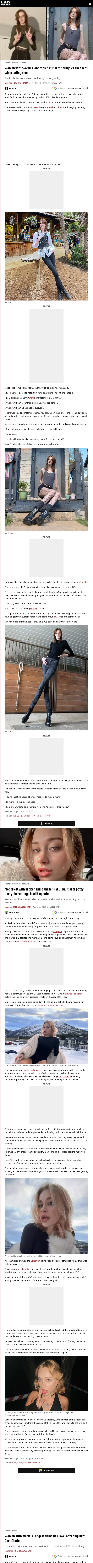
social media (65, 1076)
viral (51, 107)
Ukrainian (35, 1260)
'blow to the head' (73, 993)
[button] (86, 88)
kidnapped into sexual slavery (51, 1005)
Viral (48, 816)
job (49, 102)
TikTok (59, 107)
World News (24, 884)
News (14, 62)
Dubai (19, 1463)
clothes (33, 608)
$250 (57, 616)
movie (32, 397)
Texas (35, 107)
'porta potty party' (32, 1070)
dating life (82, 582)
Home (7, 62)
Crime (13, 1463)
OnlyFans (57, 931)
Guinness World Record (35, 816)
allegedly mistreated (28, 941)
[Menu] (90, 4)
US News (22, 62)
